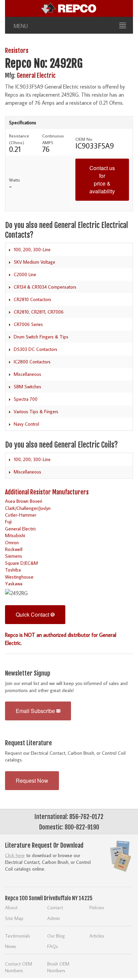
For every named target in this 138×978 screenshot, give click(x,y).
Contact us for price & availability (102, 179)
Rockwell (13, 549)
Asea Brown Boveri (23, 501)
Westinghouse (19, 577)
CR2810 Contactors (32, 299)
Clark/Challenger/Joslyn (28, 508)
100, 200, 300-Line (32, 250)
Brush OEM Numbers (58, 967)
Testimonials (17, 936)
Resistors (16, 50)
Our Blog (56, 936)
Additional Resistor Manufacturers (47, 492)
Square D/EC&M (21, 563)
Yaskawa (13, 583)
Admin (53, 918)
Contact (55, 907)
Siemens (13, 556)
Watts (14, 180)
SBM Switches (27, 387)
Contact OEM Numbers (18, 967)
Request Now (32, 780)
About (11, 907)
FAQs (52, 946)
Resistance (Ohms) (19, 139)
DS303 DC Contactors (35, 349)
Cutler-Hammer (20, 515)
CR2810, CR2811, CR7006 (39, 312)
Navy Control (26, 424)
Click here (15, 855)
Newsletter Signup (27, 673)
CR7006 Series (28, 324)
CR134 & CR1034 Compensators (45, 287)
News (10, 946)
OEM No (83, 139)
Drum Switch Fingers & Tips (41, 337)
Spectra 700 (26, 399)
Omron (12, 542)
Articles (96, 936)
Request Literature (28, 743)
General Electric (36, 75)
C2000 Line (25, 274)
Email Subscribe (36, 711)
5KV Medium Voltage (34, 262)
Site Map (14, 918)
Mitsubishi (15, 535)
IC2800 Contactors (32, 362)
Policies (96, 907)
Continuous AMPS (53, 139)
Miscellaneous (27, 374)
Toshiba (13, 569)
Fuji (8, 521)
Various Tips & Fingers (36, 412)
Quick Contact (33, 614)
